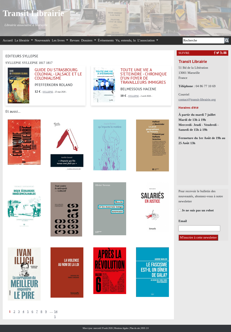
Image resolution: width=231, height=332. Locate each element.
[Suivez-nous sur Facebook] (214, 53)
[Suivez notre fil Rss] (221, 53)
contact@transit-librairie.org (197, 99)
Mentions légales (121, 328)
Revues (74, 40)
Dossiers (87, 40)
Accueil (8, 40)
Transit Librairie (33, 13)
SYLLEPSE (48, 92)
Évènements (106, 40)
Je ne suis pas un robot (197, 210)
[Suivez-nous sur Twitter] (217, 53)
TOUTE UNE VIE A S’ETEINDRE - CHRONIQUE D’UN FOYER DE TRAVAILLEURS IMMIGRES (143, 76)
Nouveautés (42, 40)
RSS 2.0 (145, 328)
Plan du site (135, 328)
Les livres (59, 40)
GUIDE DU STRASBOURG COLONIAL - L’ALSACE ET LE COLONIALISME (58, 74)
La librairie (22, 40)
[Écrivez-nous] (224, 53)
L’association (147, 40)
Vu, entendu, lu (126, 40)
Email (182, 221)
